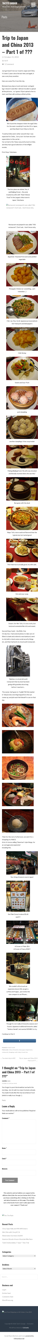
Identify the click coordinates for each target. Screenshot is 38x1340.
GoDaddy (26, 1327)
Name (4, 1148)
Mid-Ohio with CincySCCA (11, 1232)
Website (4, 1169)
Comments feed (7, 1297)
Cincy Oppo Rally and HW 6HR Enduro (15, 1229)
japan (23, 1050)
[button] (34, 6)
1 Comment (9, 64)
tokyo (19, 1052)
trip (27, 1052)
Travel (13, 1047)
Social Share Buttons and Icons (14, 1336)
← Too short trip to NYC (8, 1058)
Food (9, 1047)
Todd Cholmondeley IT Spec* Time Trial (15, 1243)
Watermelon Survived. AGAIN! (12, 1236)
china (10, 1050)
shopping (11, 1052)
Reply (4, 1100)
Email (4, 1158)
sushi (16, 1052)
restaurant (5, 1052)
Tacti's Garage (9, 3)
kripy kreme (29, 1050)
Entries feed (6, 1293)
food (20, 1050)
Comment (6, 1118)
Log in (4, 1290)
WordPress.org (7, 1300)
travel (23, 1052)
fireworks (15, 1050)
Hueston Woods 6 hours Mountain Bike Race (17, 1239)
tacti (6, 60)
